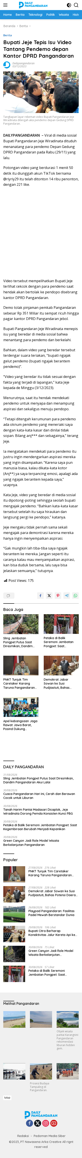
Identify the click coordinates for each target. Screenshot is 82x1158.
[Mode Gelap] (69, 5)
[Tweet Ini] (49, 595)
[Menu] (6, 5)
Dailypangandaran (23, 63)
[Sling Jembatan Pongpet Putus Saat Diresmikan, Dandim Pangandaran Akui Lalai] (20, 624)
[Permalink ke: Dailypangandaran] (6, 65)
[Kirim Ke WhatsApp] (75, 595)
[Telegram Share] (66, 595)
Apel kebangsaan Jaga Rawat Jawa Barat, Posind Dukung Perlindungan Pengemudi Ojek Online (20, 725)
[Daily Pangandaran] (32, 5)
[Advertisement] (41, 233)
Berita (7, 35)
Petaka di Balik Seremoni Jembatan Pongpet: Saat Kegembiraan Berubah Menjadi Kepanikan (60, 642)
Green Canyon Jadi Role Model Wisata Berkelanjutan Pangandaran (31, 843)
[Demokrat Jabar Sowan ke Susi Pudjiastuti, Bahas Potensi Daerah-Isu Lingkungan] (61, 665)
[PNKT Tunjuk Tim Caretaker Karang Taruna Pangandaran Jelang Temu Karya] (20, 665)
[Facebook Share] (40, 595)
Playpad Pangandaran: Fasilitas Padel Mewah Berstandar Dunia (51, 913)
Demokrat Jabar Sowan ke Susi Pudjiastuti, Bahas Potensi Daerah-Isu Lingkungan (57, 684)
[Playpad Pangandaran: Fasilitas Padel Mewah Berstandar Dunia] (14, 914)
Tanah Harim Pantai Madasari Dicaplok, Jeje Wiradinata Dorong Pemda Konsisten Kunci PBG (38, 811)
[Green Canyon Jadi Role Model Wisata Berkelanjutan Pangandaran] (14, 954)
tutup (7, 1097)
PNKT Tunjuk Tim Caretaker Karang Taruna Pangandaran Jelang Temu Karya (19, 684)
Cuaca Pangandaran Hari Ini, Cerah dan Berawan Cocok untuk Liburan (39, 796)
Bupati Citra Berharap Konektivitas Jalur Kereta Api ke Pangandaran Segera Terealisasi (52, 933)
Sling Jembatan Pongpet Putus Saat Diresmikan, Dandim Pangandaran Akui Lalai (20, 642)
